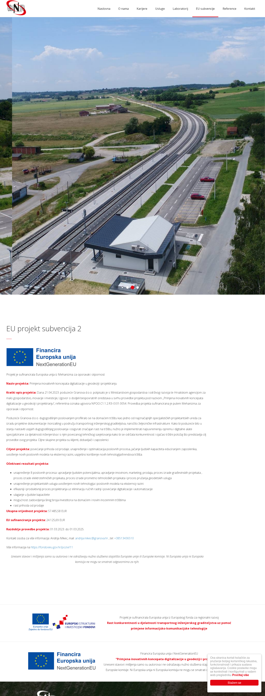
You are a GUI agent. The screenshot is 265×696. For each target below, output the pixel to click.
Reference (229, 9)
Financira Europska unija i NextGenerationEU (169, 653)
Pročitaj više (240, 675)
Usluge (160, 9)
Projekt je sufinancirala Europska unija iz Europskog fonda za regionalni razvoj (169, 617)
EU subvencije (205, 9)
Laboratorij (180, 9)
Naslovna (104, 9)
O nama (123, 9)
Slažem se (234, 683)
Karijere (142, 9)
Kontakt (249, 9)
